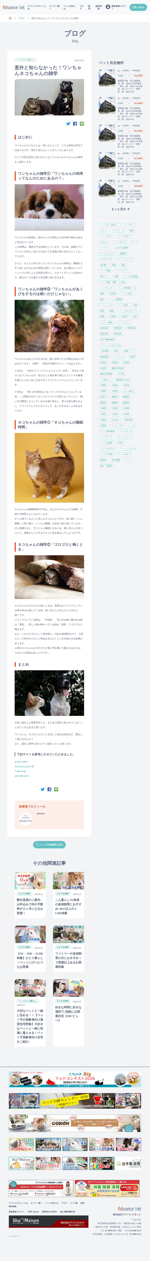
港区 (102, 294)
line (81, 123)
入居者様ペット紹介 (109, 351)
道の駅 (103, 265)
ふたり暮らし (129, 391)
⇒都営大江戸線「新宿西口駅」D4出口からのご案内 (117, 1227)
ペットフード (122, 271)
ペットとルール (129, 448)
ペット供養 (105, 271)
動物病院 (104, 357)
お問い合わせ (138, 7)
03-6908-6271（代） (114, 1231)
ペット (128, 460)
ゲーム (135, 242)
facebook (75, 123)
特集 (114, 265)
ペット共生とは (70, 7)
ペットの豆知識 (130, 276)
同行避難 (116, 460)
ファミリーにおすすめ (110, 345)
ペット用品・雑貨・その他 (112, 282)
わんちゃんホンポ (24, 766)
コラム (103, 231)
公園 (116, 276)
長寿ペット (129, 351)
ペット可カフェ (125, 236)
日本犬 (103, 397)
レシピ (132, 426)
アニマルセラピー (108, 448)
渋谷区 (113, 294)
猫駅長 (123, 253)
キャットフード (125, 437)
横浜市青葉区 (118, 368)
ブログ (82, 7)
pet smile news (22, 776)
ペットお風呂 (106, 443)
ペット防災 (123, 305)
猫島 (123, 265)
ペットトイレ (124, 322)
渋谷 (135, 317)
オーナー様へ (54, 7)
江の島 (121, 374)
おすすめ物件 (122, 248)
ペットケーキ (126, 431)
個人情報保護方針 (67, 1212)
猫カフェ (104, 276)
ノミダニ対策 (106, 454)
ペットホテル (120, 242)
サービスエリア (107, 253)
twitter (68, 123)
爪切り (121, 443)
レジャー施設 (106, 322)
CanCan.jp (20, 771)
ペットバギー (118, 426)
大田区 (113, 317)
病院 (131, 231)
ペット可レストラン (128, 311)
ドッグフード (106, 437)
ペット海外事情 (107, 431)
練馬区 (115, 397)
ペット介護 (126, 294)
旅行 (102, 299)
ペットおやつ (124, 454)
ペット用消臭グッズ (127, 288)
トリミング (119, 357)
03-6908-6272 (135, 1234)
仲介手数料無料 (107, 340)
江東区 (103, 414)
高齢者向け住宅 (123, 380)
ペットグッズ (118, 231)
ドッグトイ (105, 248)
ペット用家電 (116, 299)
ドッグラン (129, 225)
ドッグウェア (106, 288)
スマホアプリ (106, 259)
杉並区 (132, 357)
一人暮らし (105, 380)
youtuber (115, 420)
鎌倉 (112, 311)
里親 (102, 317)
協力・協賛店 (106, 466)
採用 (89, 7)
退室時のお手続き (49, 1212)
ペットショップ (125, 259)
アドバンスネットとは (37, 7)
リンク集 (74, 1203)
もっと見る (118, 209)
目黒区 (103, 426)
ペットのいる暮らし (25, 60)
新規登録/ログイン (17, 1212)
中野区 (103, 385)
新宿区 (103, 460)
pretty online (21, 761)
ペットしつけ (106, 305)
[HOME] (10, 18)
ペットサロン (106, 236)
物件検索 (99, 7)
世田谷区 (104, 328)
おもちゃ (104, 242)
